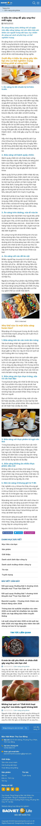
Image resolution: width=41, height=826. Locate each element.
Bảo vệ (4, 775)
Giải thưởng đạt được (9, 765)
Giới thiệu (5, 554)
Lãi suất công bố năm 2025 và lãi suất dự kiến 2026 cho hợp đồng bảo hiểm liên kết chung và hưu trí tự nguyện (20, 623)
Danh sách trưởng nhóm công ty (16, 565)
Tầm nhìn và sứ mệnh (9, 762)
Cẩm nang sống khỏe (12, 10)
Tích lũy (4, 781)
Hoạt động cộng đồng (10, 768)
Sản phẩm (6, 549)
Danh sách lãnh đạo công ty (14, 560)
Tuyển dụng (7, 575)
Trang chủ (6, 8)
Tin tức (4, 570)
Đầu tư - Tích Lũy (8, 778)
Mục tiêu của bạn (9, 544)
